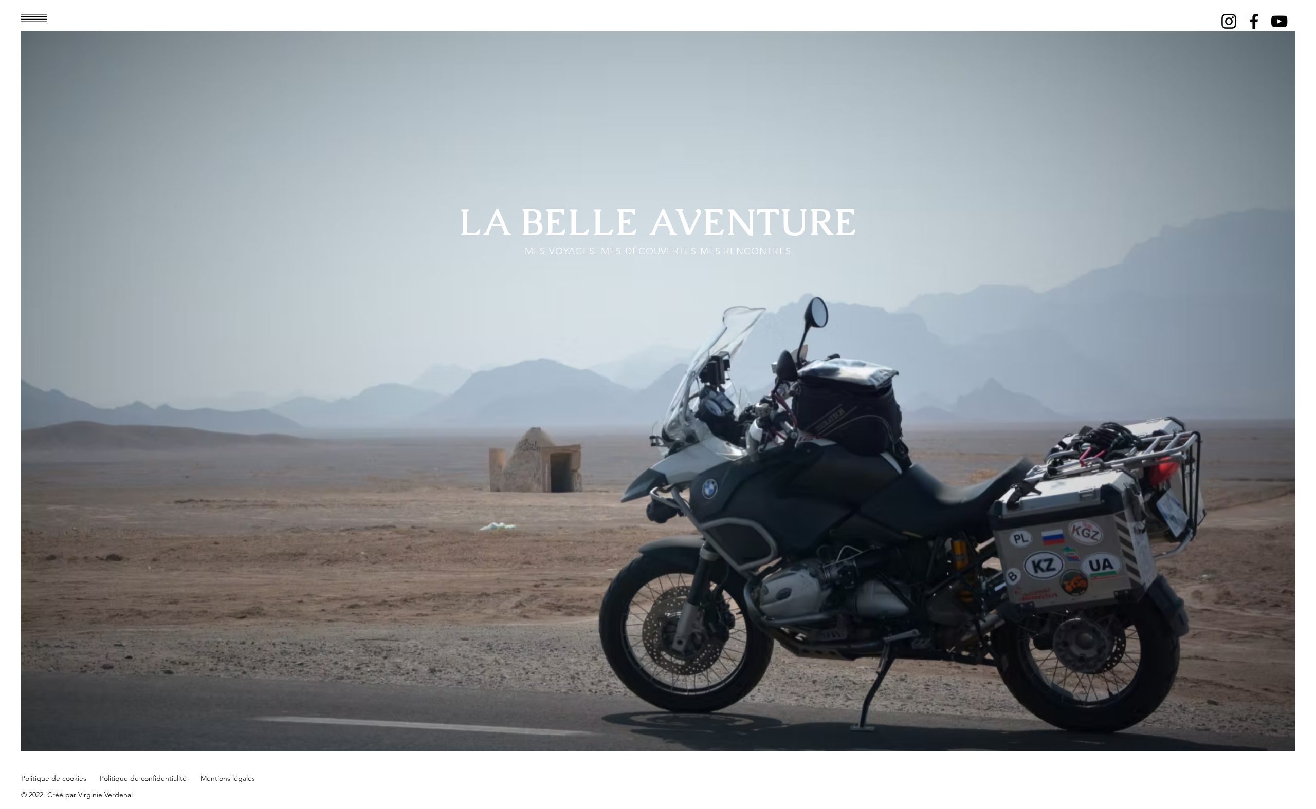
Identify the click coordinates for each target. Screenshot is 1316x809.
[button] (34, 18)
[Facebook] (1254, 21)
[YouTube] (1279, 21)
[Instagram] (1229, 21)
